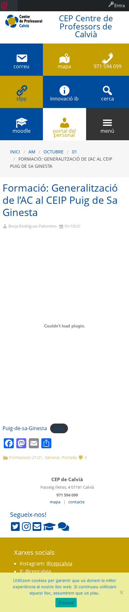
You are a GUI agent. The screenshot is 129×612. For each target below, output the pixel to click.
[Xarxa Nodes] (63, 527)
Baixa (59, 428)
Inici (15, 152)
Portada (69, 457)
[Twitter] (15, 527)
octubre (54, 152)
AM (31, 152)
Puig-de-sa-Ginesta (25, 428)
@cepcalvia (59, 563)
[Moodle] (49, 527)
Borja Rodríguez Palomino (32, 226)
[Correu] (37, 527)
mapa (55, 502)
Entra (119, 5)
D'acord (66, 602)
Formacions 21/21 (25, 457)
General (52, 457)
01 (74, 152)
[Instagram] (26, 527)
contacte (76, 502)
